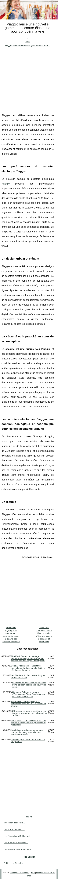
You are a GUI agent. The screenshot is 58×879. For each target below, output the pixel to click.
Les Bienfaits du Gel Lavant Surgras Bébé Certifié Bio (28, 676)
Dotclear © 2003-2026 (45, 872)
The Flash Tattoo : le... (14, 822)
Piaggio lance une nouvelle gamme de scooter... (27, 45)
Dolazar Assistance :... (14, 829)
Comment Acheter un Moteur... (18, 849)
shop (29, 876)
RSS (33, 872)
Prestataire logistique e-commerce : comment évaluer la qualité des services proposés (11, 634)
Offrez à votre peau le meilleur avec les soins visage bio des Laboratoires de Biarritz (29, 713)
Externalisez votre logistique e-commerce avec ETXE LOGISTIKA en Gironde (28, 703)
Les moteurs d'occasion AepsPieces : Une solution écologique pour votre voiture (29, 685)
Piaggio (5, 183)
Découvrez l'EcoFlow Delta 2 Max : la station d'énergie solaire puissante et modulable (44, 634)
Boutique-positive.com (19, 872)
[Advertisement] (29, 78)
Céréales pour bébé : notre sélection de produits (28, 740)
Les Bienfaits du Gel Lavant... (17, 836)
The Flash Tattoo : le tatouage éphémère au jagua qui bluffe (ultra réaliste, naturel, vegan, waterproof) (28, 658)
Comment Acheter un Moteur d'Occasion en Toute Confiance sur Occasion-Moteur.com (28, 694)
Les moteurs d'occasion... (16, 842)
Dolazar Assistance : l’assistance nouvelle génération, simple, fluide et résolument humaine (28, 668)
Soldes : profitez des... (14, 863)
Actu (27, 41)
